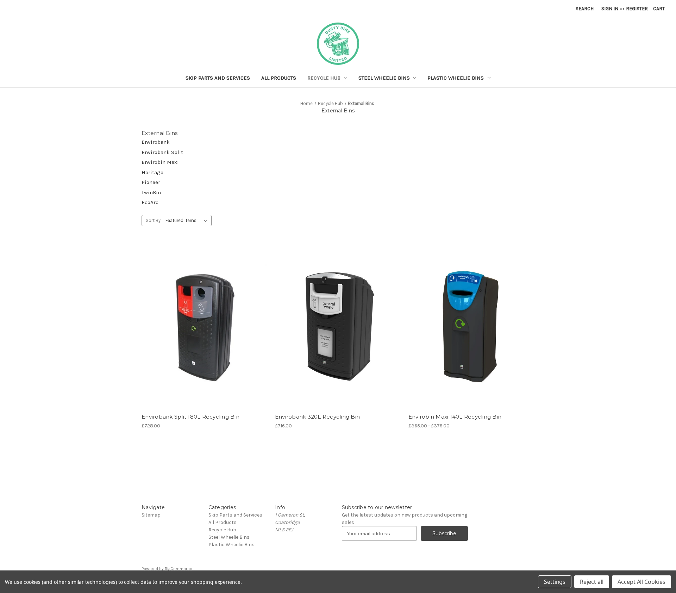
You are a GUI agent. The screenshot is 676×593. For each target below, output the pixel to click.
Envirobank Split (162, 152)
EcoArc (150, 202)
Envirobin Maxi (160, 162)
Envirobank (156, 142)
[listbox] (187, 220)
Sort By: (154, 220)
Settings (555, 582)
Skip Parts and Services (218, 78)
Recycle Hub (323, 78)
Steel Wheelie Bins (384, 78)
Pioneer (151, 182)
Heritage (152, 172)
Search (585, 9)
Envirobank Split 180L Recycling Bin (190, 416)
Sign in (609, 9)
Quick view (198, 313)
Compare (202, 326)
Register (637, 9)
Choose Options (204, 338)
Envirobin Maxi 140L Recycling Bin (454, 416)
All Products (278, 78)
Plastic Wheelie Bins (455, 78)
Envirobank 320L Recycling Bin (317, 416)
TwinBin (151, 192)
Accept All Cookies (641, 582)
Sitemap (151, 515)
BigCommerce (178, 568)
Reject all (591, 582)
